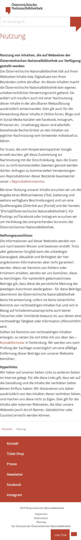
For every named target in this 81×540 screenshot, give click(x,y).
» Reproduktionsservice (26, 181)
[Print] (74, 534)
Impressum (41, 514)
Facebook (14, 484)
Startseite (7, 429)
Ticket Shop (15, 454)
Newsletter (15, 474)
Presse (12, 464)
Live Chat (61, 535)
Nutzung (41, 522)
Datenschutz (41, 518)
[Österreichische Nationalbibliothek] (22, 9)
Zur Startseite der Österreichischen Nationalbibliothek (41, 526)
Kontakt (12, 443)
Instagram (14, 495)
